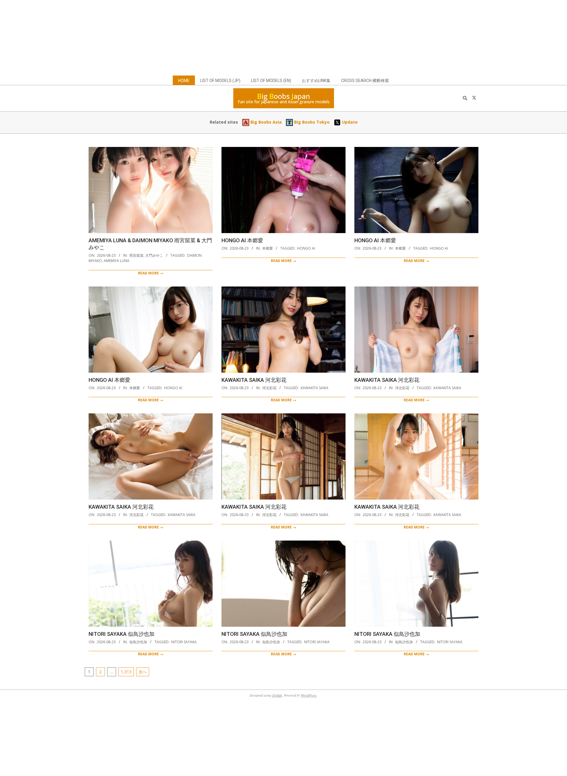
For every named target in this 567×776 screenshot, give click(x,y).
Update (349, 122)
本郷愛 (267, 248)
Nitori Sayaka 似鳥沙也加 (121, 634)
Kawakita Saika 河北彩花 (253, 380)
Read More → (150, 273)
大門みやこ (154, 255)
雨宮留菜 (136, 255)
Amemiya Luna (116, 260)
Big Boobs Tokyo (311, 122)
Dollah (277, 695)
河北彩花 (269, 387)
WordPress (309, 695)
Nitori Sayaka (184, 641)
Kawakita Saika (314, 387)
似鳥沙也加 (138, 641)
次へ (143, 672)
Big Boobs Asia (265, 122)
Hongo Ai (306, 248)
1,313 (126, 672)
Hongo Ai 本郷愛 (242, 240)
